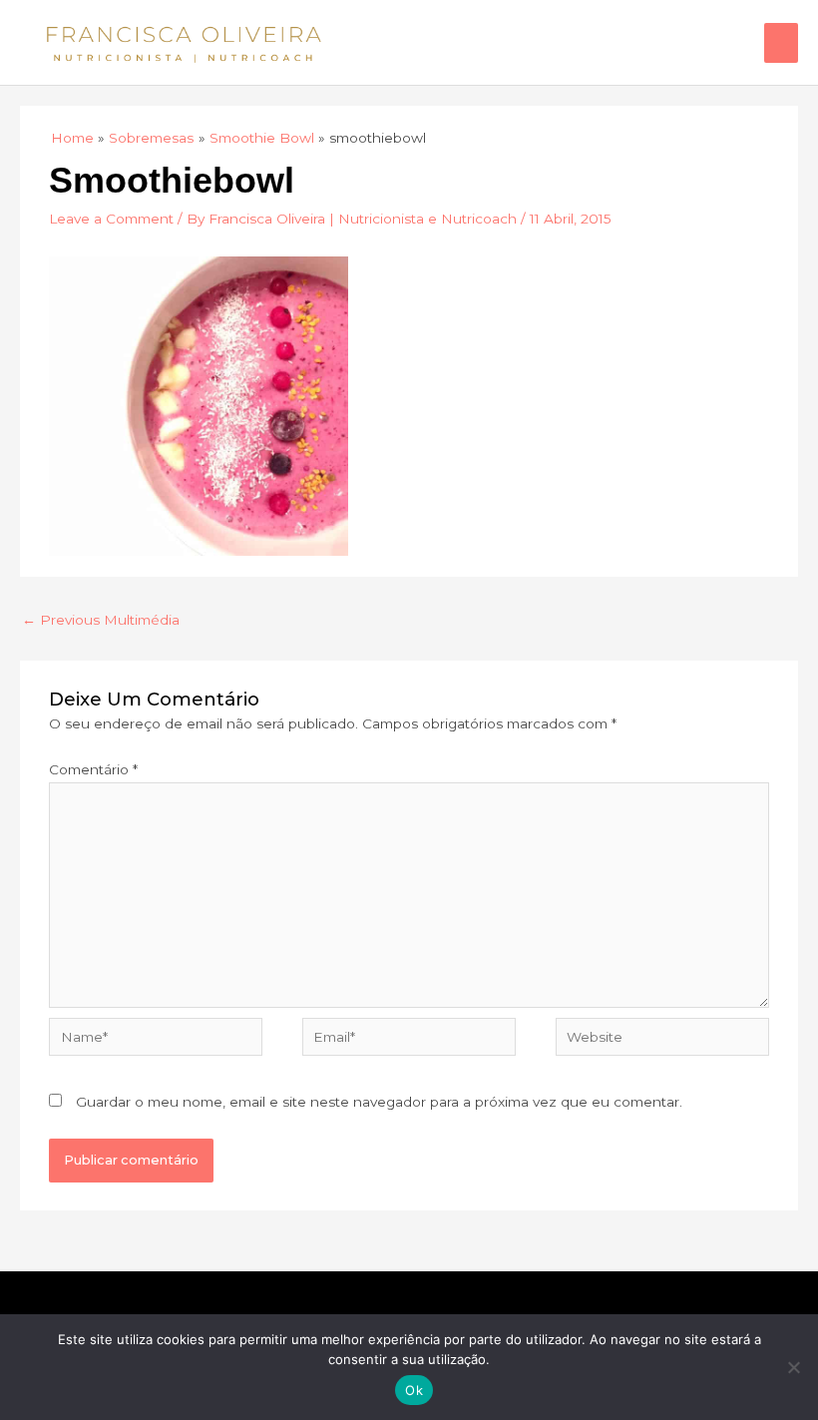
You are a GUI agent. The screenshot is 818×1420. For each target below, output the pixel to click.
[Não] (793, 1367)
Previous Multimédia (101, 620)
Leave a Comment (111, 219)
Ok (414, 1390)
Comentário (93, 769)
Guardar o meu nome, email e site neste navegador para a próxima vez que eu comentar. (379, 1102)
